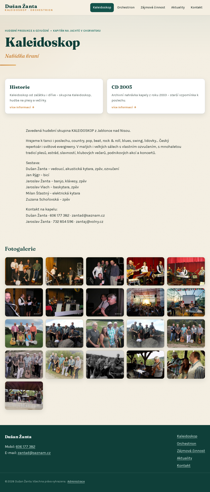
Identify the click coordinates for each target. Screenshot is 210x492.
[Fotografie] (24, 271)
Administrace (76, 481)
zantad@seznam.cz (34, 453)
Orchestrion (126, 7)
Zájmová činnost (153, 7)
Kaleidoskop (102, 7)
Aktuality (178, 7)
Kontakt (196, 7)
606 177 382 (25, 446)
